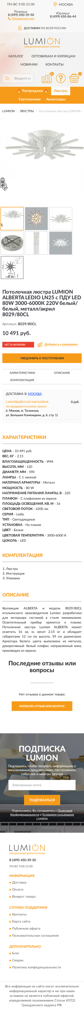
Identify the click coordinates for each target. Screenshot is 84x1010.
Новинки (29, 64)
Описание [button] (62, 372)
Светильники (30, 99)
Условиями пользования (58, 814)
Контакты (55, 64)
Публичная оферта (26, 928)
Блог (15, 953)
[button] (21, 18)
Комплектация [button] (22, 380)
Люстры (60, 91)
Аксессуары (56, 99)
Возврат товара (23, 897)
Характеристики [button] (22, 372)
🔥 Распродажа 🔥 (32, 91)
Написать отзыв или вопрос (42, 706)
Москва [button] (35, 394)
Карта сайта (21, 921)
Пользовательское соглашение (35, 935)
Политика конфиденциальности (36, 967)
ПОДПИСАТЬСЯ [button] (42, 800)
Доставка (19, 882)
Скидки (17, 960)
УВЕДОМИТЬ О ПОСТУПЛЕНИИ (42, 358)
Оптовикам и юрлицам (53, 56)
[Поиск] (7, 78)
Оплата (17, 890)
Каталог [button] (16, 56)
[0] (74, 78)
